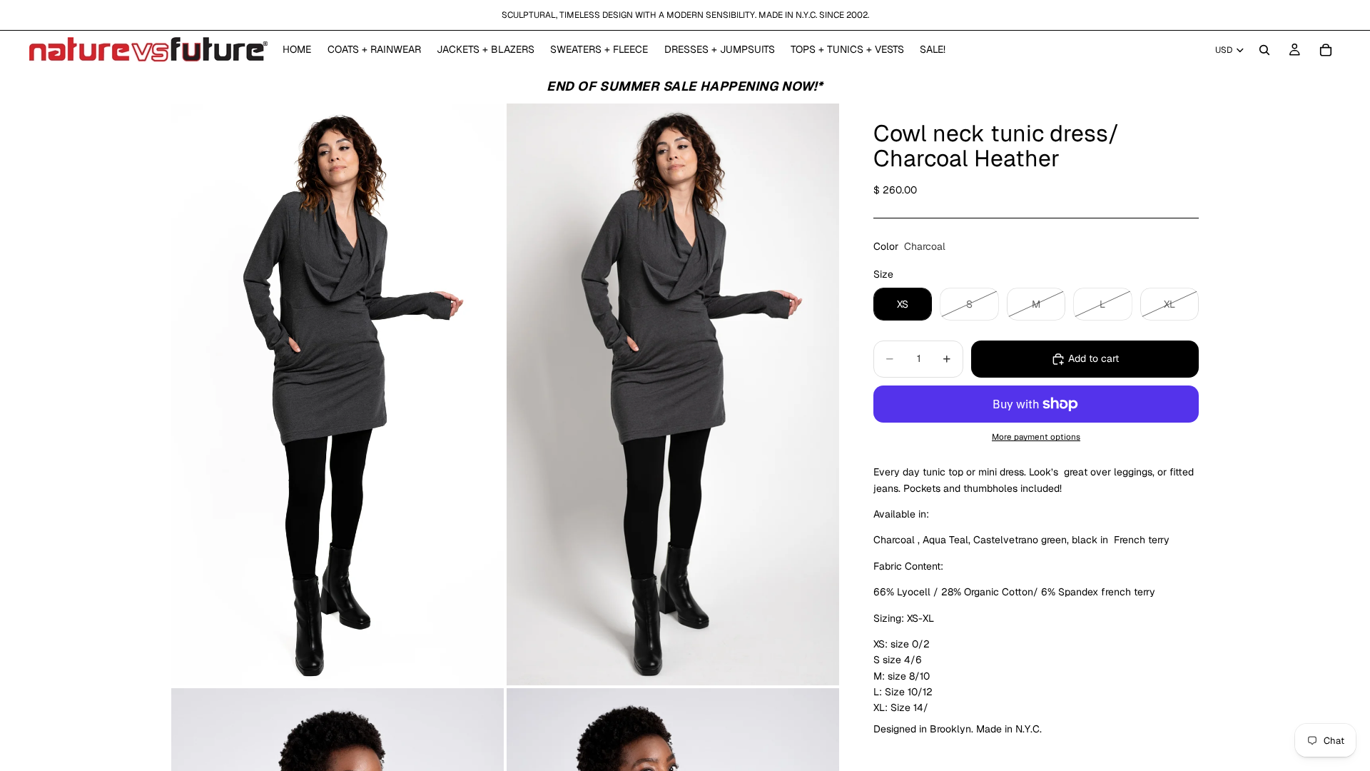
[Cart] (1325, 50)
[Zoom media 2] (673, 395)
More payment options (1036, 436)
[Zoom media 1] (337, 395)
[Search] (1264, 50)
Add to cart (1093, 358)
